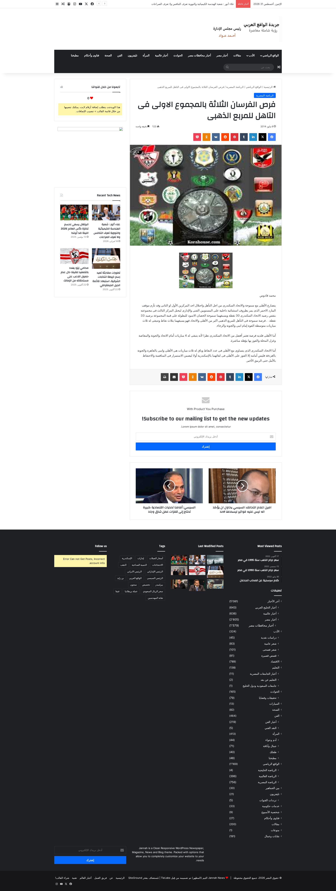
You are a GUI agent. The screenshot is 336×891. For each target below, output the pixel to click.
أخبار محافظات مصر (199, 55)
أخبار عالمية (161, 55)
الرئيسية (268, 86)
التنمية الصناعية (139, 564)
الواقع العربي (135, 578)
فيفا (117, 591)
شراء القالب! (62, 877)
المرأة (146, 55)
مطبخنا (75, 55)
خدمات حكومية (270, 806)
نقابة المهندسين (155, 597)
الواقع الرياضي (270, 55)
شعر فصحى (269, 649)
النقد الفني (270, 728)
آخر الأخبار (273, 601)
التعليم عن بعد (268, 679)
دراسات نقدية (268, 637)
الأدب (252, 55)
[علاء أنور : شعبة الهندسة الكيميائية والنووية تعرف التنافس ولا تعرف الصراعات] (106, 213)
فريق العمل (100, 877)
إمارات (140, 558)
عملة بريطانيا (131, 591)
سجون (133, 584)
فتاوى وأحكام (91, 55)
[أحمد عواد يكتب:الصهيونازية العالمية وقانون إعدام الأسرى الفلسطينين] (215, 559)
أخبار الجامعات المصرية (263, 673)
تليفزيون (132, 55)
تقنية (74, 877)
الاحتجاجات (157, 564)
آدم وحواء (270, 740)
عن (111, 877)
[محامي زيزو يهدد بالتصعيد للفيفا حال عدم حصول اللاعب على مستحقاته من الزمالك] (74, 256)
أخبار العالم (86, 877)
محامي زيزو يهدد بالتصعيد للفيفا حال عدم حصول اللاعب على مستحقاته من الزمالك (74, 274)
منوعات (275, 830)
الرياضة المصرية (235, 86)
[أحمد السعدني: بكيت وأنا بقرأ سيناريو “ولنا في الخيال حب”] (179, 570)
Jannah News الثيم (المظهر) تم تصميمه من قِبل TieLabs (193, 877)
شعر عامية (270, 643)
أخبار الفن (270, 721)
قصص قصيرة (268, 655)
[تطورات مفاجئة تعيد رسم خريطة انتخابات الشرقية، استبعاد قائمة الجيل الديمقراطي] (106, 258)
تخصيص (146, 584)
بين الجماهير (272, 788)
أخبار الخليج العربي (265, 607)
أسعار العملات (156, 558)
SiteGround (135, 877)
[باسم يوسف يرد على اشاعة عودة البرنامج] (197, 585)
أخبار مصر (222, 55)
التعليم (275, 667)
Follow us (101, 546)
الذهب (123, 564)
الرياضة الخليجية (267, 770)
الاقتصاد (275, 661)
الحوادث (178, 55)
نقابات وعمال (271, 836)
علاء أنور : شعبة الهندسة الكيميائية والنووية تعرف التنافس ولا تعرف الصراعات (107, 231)
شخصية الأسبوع (270, 812)
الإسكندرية (127, 558)
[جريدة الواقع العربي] (246, 29)
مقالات (237, 55)
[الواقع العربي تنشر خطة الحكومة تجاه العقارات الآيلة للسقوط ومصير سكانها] (179, 584)
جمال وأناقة (269, 746)
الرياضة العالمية (267, 776)
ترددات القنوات (267, 800)
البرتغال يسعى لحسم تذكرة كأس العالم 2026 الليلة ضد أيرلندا (200, 3)
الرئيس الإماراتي (155, 571)
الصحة (108, 55)
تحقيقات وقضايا (267, 697)
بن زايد (120, 578)
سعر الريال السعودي (153, 591)
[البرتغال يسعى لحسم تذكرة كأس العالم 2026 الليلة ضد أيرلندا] (74, 213)
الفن (119, 55)
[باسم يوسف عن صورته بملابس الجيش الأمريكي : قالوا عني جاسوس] (215, 584)
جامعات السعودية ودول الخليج (259, 685)
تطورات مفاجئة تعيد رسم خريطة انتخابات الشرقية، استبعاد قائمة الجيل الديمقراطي (106, 279)
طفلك (273, 752)
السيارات (274, 703)
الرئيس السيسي (155, 578)
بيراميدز (159, 584)
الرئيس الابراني (134, 571)
